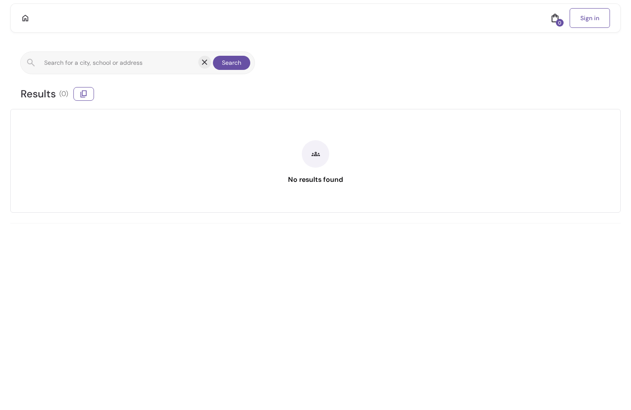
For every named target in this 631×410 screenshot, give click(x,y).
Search (231, 62)
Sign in (589, 18)
